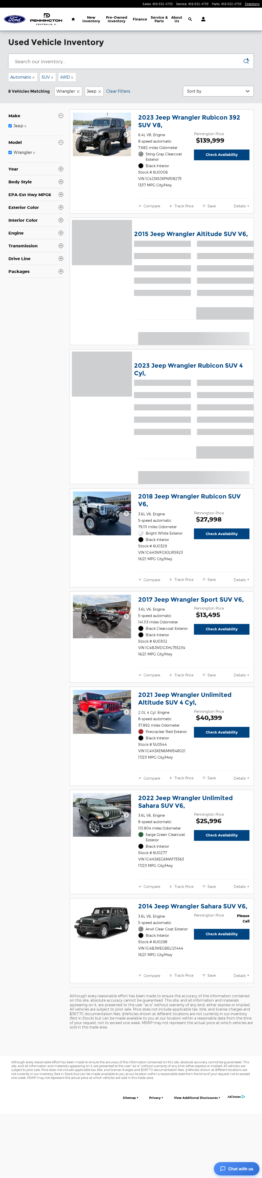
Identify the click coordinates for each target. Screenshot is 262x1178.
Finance (140, 19)
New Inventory (91, 19)
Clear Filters (118, 91)
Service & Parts (159, 19)
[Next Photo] (126, 134)
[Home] (15, 19)
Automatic (22, 77)
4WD (66, 77)
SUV (47, 77)
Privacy (155, 1098)
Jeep (91, 91)
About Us (176, 19)
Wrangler (66, 91)
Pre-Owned (116, 19)
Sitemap (129, 1098)
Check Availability (222, 154)
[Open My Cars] (202, 19)
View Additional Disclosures (196, 1098)
